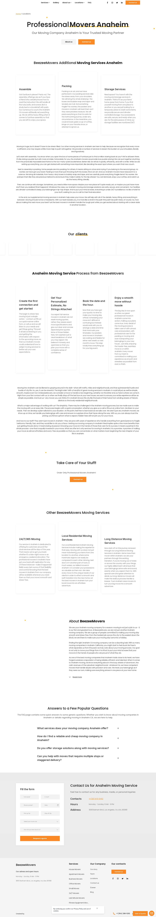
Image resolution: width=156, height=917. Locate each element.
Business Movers (75, 879)
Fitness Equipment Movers (79, 903)
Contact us (94, 883)
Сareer (93, 887)
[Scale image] (25, 249)
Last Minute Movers (77, 898)
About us (66, 2)
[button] (107, 2)
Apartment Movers (76, 874)
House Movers (75, 869)
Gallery (56, 2)
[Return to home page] (21, 3)
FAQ (89, 2)
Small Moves (74, 888)
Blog (92, 892)
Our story (93, 869)
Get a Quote (140, 913)
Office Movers (74, 883)
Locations (79, 2)
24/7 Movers (74, 893)
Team (92, 874)
